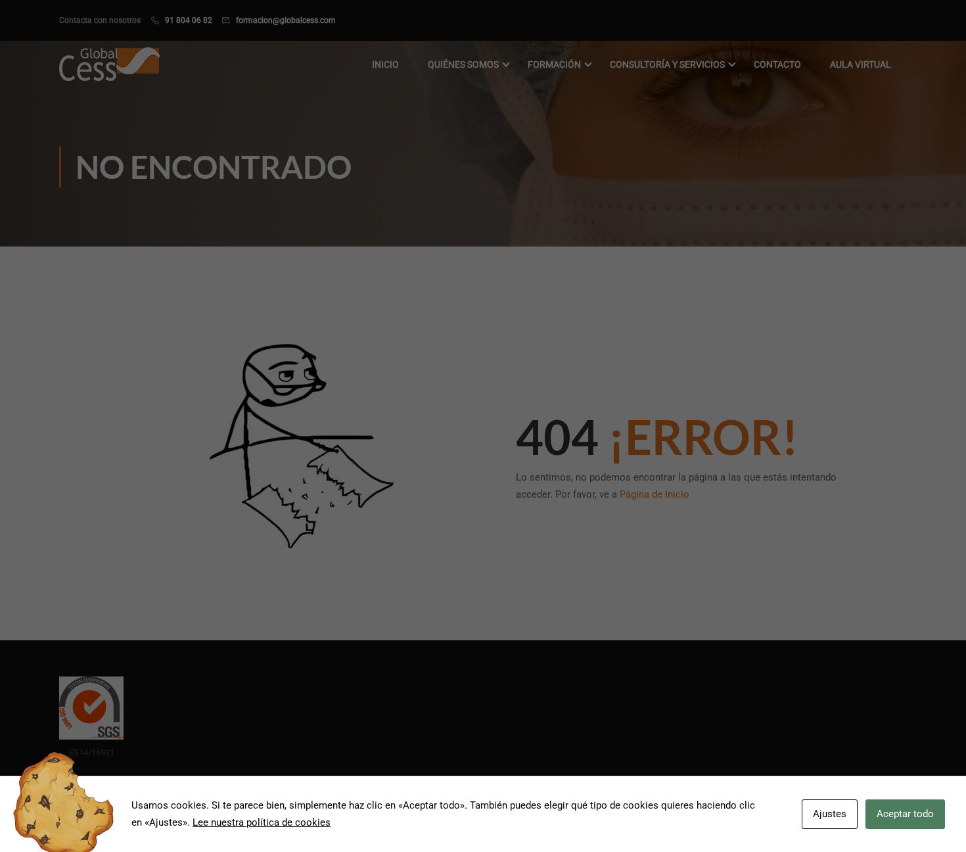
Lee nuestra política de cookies (262, 822)
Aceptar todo (905, 814)
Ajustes (829, 814)
